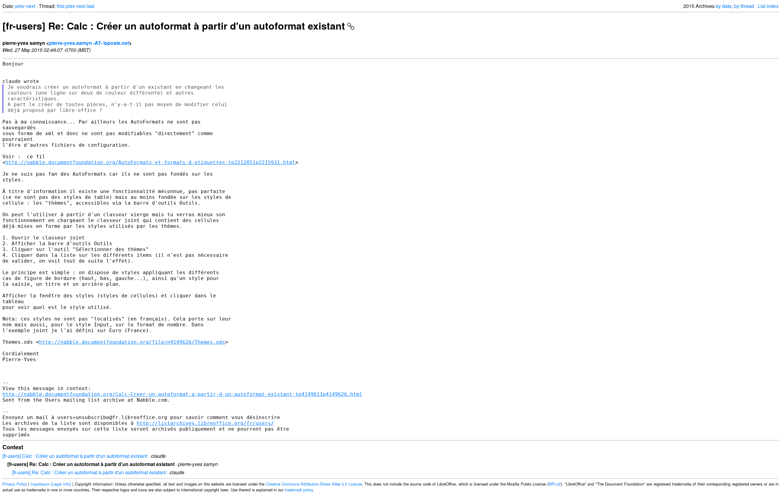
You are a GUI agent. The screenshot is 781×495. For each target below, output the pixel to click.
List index (768, 5)
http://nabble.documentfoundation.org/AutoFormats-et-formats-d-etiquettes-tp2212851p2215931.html (150, 162)
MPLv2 (555, 484)
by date (724, 5)
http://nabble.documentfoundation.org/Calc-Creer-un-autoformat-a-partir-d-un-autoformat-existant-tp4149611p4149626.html (182, 394)
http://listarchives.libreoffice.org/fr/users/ (205, 423)
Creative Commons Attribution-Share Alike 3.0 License (314, 484)
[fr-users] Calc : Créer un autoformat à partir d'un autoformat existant (74, 455)
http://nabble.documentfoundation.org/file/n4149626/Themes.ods (132, 342)
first (60, 5)
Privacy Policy (14, 484)
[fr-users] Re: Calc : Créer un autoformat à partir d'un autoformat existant (173, 26)
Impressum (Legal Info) (51, 484)
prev (20, 5)
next (30, 5)
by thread (744, 5)
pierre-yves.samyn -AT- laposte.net (89, 42)
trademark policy (299, 490)
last (90, 5)
